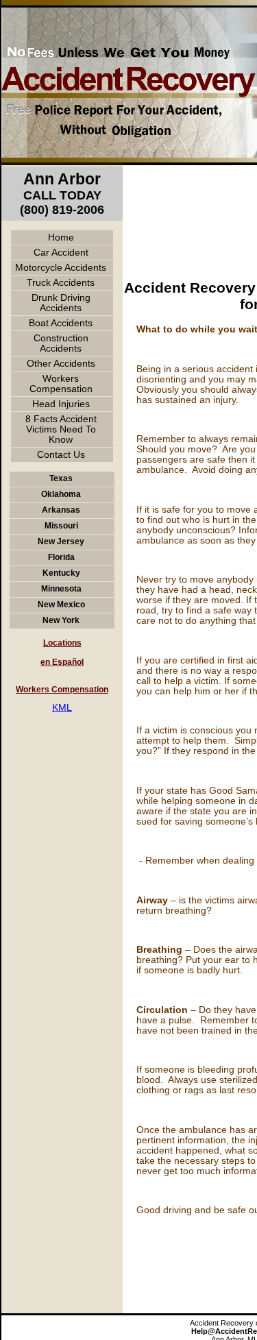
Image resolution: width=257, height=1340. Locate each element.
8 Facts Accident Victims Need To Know (61, 429)
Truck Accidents (61, 283)
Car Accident (61, 252)
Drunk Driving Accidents (61, 303)
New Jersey (61, 541)
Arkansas (61, 510)
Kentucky (61, 573)
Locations (62, 643)
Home (61, 237)
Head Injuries (61, 404)
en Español (62, 662)
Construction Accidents (61, 343)
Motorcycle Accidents (60, 268)
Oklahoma (61, 494)
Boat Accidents (61, 323)
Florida (61, 557)
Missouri (61, 526)
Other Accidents (61, 363)
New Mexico (61, 604)
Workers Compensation (61, 384)
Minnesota (61, 589)
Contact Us (61, 455)
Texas (61, 478)
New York (60, 620)
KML (62, 708)
